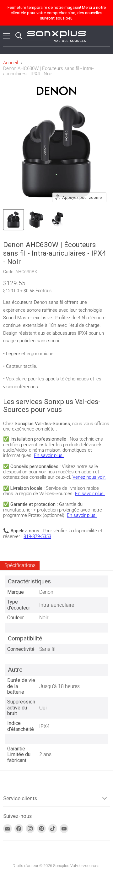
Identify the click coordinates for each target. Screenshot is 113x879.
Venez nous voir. (89, 477)
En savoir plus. (49, 455)
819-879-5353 (37, 536)
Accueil (10, 63)
